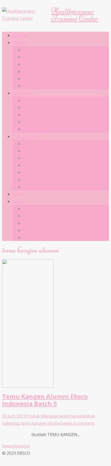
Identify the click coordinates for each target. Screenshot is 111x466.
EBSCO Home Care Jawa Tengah (54, 230)
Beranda (20, 35)
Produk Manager (42, 416)
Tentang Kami (36, 50)
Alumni (19, 201)
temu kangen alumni (41, 423)
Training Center (27, 136)
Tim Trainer (34, 172)
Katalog (30, 57)
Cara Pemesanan (39, 64)
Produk (19, 42)
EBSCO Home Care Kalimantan (52, 237)
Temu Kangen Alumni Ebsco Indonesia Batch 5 (45, 400)
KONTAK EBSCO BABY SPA (48, 122)
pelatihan (68, 416)
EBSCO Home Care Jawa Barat (52, 216)
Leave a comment (77, 423)
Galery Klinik (35, 129)
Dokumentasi (36, 165)
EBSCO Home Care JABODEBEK (53, 223)
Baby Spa (21, 93)
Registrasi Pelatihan (42, 158)
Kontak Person (37, 86)
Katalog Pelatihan (40, 151)
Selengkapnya (15, 446)
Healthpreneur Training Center (74, 14)
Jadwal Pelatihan (38, 179)
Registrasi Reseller (41, 71)
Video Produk (36, 78)
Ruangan (31, 107)
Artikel (18, 194)
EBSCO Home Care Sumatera (50, 208)
